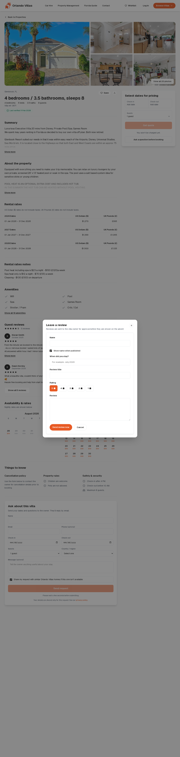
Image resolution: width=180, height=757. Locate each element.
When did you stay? (59, 356)
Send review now (60, 427)
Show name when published (67, 350)
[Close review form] (131, 325)
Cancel (80, 427)
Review (53, 395)
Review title (55, 369)
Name (52, 337)
